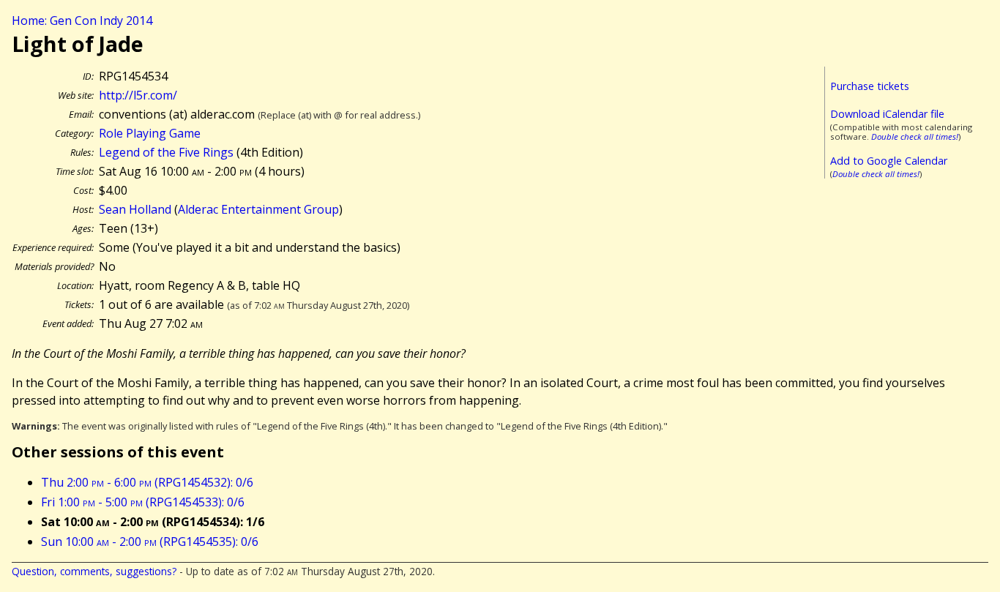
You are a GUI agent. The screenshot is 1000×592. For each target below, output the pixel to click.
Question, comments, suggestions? (94, 571)
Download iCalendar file (887, 114)
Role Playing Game (150, 133)
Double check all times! (914, 136)
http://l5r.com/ (138, 95)
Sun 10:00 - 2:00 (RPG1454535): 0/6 (149, 541)
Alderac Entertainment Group (258, 209)
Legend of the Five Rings (166, 152)
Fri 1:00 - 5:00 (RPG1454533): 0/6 (143, 502)
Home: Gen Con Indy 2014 (82, 20)
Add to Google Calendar (888, 161)
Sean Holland (135, 209)
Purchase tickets (869, 86)
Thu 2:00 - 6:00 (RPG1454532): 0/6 (147, 482)
